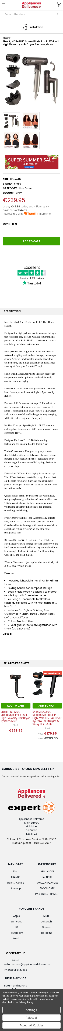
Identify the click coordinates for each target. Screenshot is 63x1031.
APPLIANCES (47, 871)
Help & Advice (15, 882)
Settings (31, 1010)
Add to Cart (15, 705)
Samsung (16, 921)
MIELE (46, 916)
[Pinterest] (30, 253)
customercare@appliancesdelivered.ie (26, 964)
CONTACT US (15, 953)
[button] (31, 162)
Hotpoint (46, 933)
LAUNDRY (47, 877)
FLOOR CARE (47, 888)
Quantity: (10, 224)
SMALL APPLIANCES (47, 882)
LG (16, 927)
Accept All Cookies (32, 1025)
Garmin (46, 927)
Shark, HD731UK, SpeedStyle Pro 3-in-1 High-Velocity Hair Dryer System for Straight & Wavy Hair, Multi (47, 718)
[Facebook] (5, 253)
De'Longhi (46, 921)
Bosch (16, 938)
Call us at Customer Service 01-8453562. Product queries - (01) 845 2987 (31, 841)
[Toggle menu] (5, 5)
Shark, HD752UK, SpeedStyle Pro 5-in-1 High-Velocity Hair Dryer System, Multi (15, 716)
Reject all (31, 1018)
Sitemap (15, 888)
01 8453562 (20, 970)
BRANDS (15, 877)
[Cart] (60, 4)
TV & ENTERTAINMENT (47, 894)
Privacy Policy (26, 1002)
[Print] (18, 253)
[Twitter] (24, 253)
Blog (15, 871)
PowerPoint (16, 933)
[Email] (11, 253)
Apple (16, 916)
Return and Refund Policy (15, 987)
